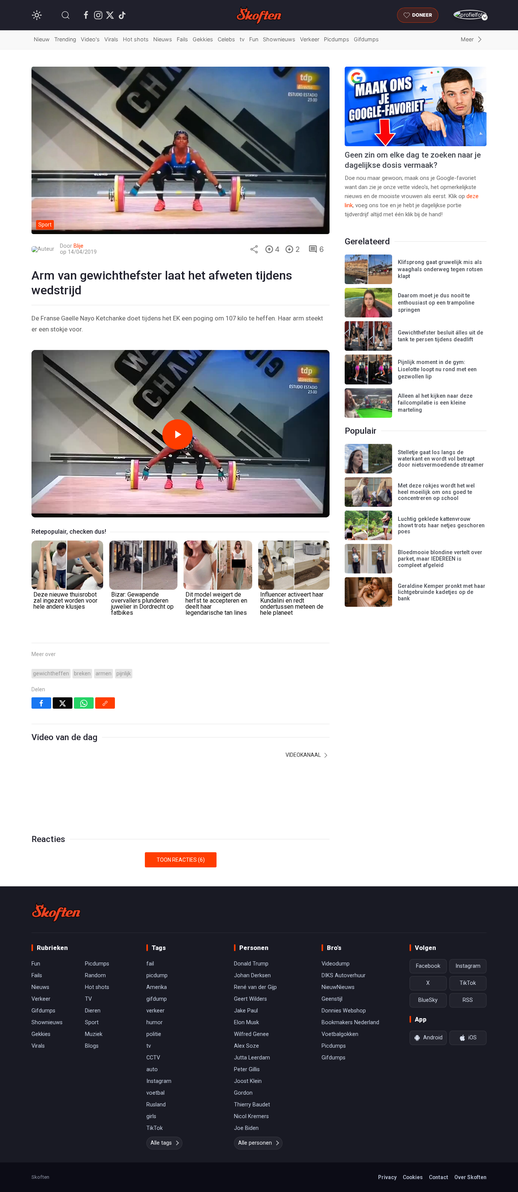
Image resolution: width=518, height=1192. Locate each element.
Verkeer (309, 39)
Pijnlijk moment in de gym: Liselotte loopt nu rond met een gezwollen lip (437, 369)
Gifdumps (366, 39)
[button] (65, 15)
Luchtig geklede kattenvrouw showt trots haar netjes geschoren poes (441, 525)
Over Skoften (470, 1177)
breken (82, 673)
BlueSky (428, 1000)
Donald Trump (251, 964)
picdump (157, 975)
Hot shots (136, 39)
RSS (468, 1000)
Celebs (226, 39)
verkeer (155, 1011)
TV (88, 999)
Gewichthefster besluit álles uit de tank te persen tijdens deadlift (440, 336)
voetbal (155, 1093)
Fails (182, 39)
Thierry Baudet (252, 1104)
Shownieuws (279, 39)
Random (95, 975)
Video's (90, 39)
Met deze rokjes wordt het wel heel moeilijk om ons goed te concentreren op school (436, 492)
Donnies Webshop (344, 1011)
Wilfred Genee (251, 1034)
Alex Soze (246, 1046)
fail (150, 964)
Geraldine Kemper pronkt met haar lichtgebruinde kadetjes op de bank (441, 592)
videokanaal (304, 755)
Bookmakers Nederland (350, 1022)
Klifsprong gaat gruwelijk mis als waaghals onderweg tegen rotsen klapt (440, 269)
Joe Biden (246, 1128)
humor (154, 1022)
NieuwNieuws (338, 987)
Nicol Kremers (251, 1116)
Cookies (413, 1177)
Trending (65, 39)
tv (242, 39)
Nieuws (162, 39)
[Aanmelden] (470, 14)
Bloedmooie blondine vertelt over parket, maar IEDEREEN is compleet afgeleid (440, 558)
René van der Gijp (255, 987)
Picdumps (336, 39)
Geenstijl (332, 999)
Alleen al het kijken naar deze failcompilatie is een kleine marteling (435, 403)
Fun (253, 39)
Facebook (428, 966)
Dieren (92, 1011)
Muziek (93, 1034)
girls (151, 1116)
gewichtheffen (51, 673)
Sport (92, 1022)
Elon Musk (246, 1022)
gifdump (156, 999)
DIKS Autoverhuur (344, 975)
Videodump (336, 964)
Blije (78, 246)
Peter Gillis (247, 1069)
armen (103, 673)
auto (152, 1069)
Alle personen (255, 1143)
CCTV (153, 1058)
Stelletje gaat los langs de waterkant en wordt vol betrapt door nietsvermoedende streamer (441, 458)
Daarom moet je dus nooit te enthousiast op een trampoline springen (436, 302)
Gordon (243, 1093)
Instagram (158, 1081)
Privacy (387, 1177)
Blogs (92, 1046)
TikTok (154, 1128)
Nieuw (42, 39)
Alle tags (161, 1143)
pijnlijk (123, 673)
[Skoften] (56, 912)
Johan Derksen (252, 975)
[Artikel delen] (254, 249)
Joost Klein (248, 1081)
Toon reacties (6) (181, 860)
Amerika (156, 987)
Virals (111, 39)
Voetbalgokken (340, 1034)
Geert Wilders (250, 999)
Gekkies (203, 39)
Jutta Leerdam (252, 1058)
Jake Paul (246, 1011)
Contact (438, 1177)
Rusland (156, 1104)
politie (153, 1034)
